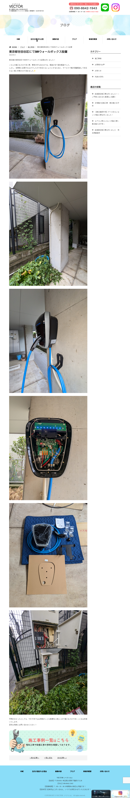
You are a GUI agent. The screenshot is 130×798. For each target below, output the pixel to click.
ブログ (74, 39)
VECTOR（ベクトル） (65, 778)
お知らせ (98, 70)
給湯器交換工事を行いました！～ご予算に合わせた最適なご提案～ (105, 95)
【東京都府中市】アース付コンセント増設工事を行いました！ (105, 113)
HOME (18, 39)
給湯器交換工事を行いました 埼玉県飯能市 (105, 131)
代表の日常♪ (99, 77)
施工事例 (31, 47)
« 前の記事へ (34, 758)
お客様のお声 (100, 64)
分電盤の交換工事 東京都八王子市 (105, 104)
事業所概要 (93, 39)
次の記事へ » (62, 758)
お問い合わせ (111, 39)
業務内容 (55, 39)
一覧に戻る (48, 758)
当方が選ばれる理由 (37, 40)
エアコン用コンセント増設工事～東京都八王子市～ (105, 122)
